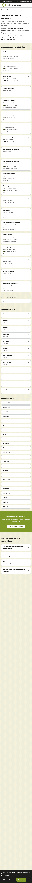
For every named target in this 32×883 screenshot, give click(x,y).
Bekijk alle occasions (16, 526)
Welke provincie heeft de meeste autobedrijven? (13, 555)
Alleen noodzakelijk (8, 880)
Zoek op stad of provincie (9, 297)
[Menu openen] (30, 5)
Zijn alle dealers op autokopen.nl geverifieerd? (13, 563)
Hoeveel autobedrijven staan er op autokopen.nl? (13, 547)
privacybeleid (5, 875)
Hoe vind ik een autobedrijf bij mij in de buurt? (14, 570)
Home (2, 9)
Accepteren (21, 880)
